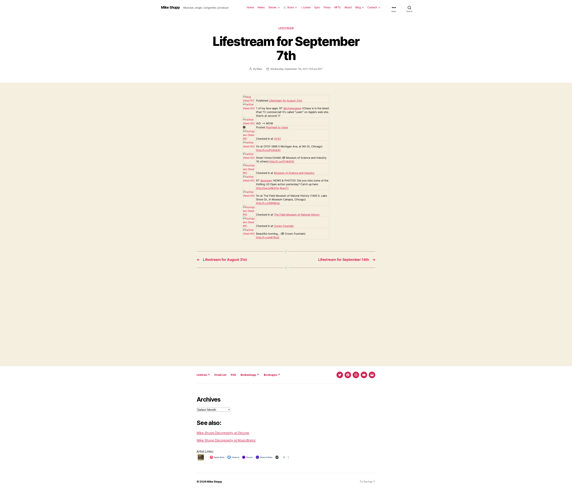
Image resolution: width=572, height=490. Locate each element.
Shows (272, 7)
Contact (372, 7)
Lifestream (286, 28)
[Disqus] (286, 317)
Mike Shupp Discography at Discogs (223, 433)
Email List (220, 374)
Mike (259, 68)
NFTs (337, 7)
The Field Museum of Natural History (297, 214)
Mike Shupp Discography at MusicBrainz (226, 440)
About (348, 7)
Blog (358, 7)
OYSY (277, 138)
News (261, 7)
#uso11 (284, 188)
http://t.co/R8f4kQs (268, 203)
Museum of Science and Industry (294, 173)
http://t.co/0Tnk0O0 (281, 161)
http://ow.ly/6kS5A (267, 188)
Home (250, 7)
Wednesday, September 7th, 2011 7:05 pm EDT (297, 68)
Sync (317, 7)
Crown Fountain (284, 226)
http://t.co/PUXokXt (268, 150)
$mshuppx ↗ (272, 374)
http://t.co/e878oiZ (267, 237)
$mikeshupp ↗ (249, 374)
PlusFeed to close (277, 127)
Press (327, 7)
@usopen (266, 180)
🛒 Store (288, 7)
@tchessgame (292, 108)
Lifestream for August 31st (285, 100)
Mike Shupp (170, 7)
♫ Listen (305, 7)
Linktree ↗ (203, 374)
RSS (233, 374)
